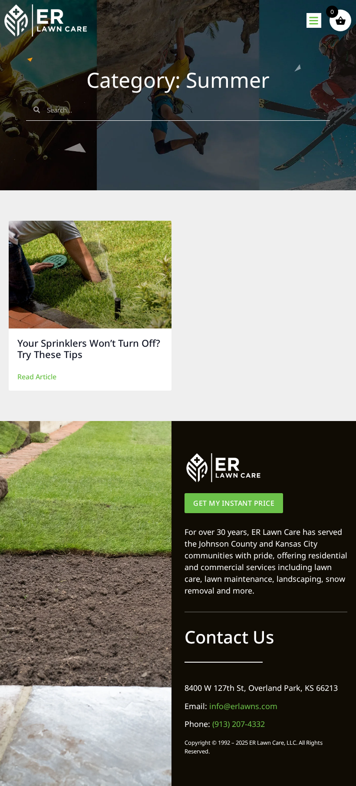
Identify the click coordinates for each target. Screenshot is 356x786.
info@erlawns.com (243, 706)
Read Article (36, 376)
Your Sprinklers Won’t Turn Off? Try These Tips (88, 348)
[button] (314, 20)
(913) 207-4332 (238, 724)
